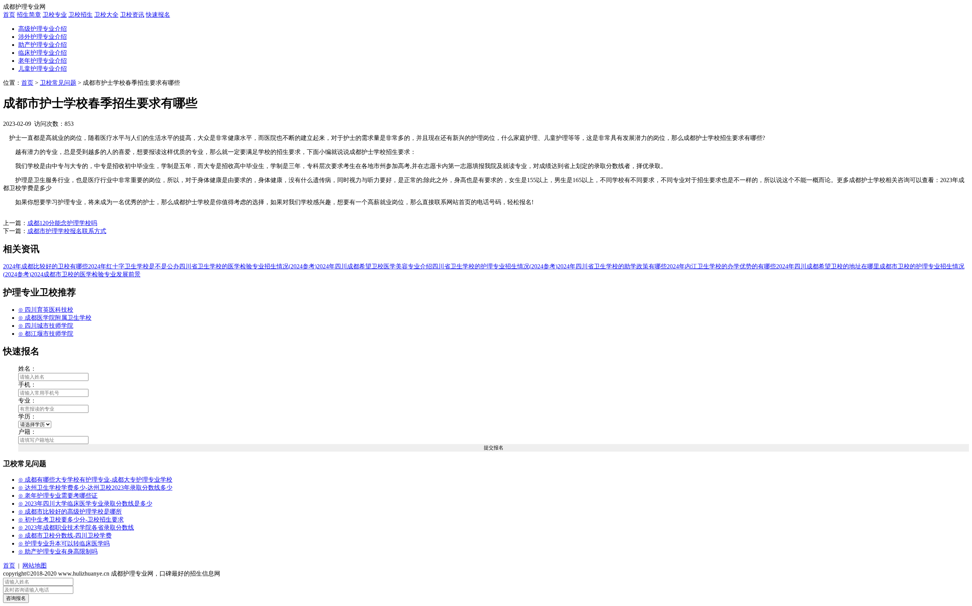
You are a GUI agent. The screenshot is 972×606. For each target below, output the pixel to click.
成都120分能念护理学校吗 (62, 223)
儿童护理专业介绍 (42, 68)
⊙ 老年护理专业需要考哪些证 (58, 495)
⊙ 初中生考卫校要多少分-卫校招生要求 (71, 519)
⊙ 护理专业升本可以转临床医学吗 (64, 543)
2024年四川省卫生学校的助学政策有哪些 (612, 266)
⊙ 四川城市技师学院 (45, 325)
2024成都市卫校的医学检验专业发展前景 (85, 274)
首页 (9, 14)
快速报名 (158, 14)
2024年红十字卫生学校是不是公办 (133, 266)
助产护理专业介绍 (42, 44)
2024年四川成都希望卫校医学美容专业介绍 (374, 266)
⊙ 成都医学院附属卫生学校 (55, 317)
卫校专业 (55, 14)
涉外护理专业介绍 (42, 36)
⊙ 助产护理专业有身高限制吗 (58, 551)
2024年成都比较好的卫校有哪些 (45, 266)
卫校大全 (106, 14)
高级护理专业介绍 (42, 28)
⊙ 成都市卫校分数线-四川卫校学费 (65, 535)
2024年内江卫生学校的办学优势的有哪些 (721, 266)
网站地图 (34, 565)
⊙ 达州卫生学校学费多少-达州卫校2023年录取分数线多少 (95, 487)
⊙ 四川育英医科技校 (45, 309)
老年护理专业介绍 (42, 60)
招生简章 (29, 14)
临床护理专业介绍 (42, 52)
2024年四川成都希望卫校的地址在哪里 (827, 266)
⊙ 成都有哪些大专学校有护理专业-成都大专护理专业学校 (95, 479)
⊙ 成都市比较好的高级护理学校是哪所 (70, 511)
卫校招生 (80, 14)
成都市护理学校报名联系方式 (66, 231)
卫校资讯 (132, 14)
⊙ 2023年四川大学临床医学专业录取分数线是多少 (85, 503)
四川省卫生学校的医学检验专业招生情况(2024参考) (248, 266)
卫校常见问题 (58, 82)
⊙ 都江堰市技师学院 (45, 333)
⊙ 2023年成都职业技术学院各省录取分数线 (76, 527)
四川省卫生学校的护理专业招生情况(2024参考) (494, 266)
